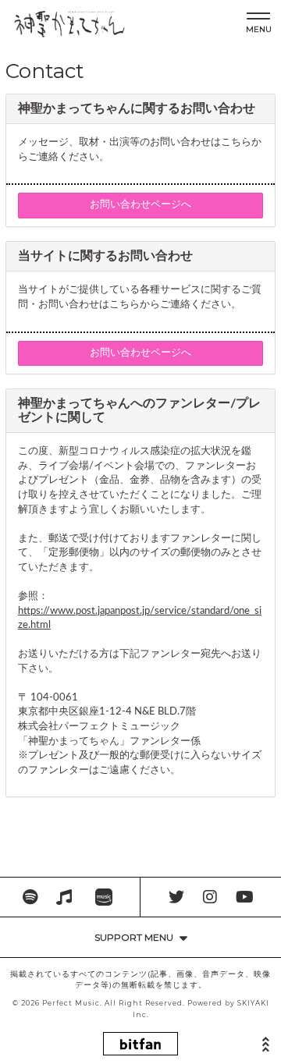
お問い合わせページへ (140, 205)
